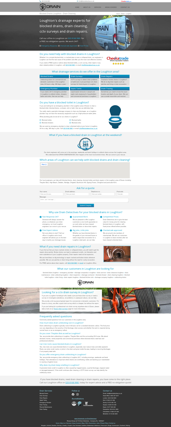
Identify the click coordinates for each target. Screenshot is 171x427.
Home (77, 7)
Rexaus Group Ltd (72, 421)
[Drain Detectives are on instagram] (77, 395)
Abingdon (43, 425)
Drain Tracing (107, 88)
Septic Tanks (76, 88)
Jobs (98, 423)
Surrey (105, 402)
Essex (123, 13)
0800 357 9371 (114, 395)
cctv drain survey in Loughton (75, 292)
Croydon (70, 425)
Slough (109, 425)
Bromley (59, 425)
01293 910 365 (112, 405)
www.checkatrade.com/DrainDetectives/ (85, 418)
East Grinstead (77, 425)
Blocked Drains (47, 76)
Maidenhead (90, 425)
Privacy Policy (104, 423)
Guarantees (92, 423)
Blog (83, 423)
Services (97, 7)
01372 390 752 (111, 402)
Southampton (115, 425)
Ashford (49, 425)
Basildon (54, 425)
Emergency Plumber (49, 88)
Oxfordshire (106, 411)
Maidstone (97, 425)
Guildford (84, 425)
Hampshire (106, 409)
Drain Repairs (106, 76)
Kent (104, 400)
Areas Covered (111, 7)
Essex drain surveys (61, 309)
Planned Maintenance (46, 407)
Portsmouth (104, 425)
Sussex (105, 405)
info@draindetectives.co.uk (86, 1)
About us (86, 7)
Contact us (125, 7)
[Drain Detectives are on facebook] (73, 395)
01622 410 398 (110, 400)
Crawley (65, 425)
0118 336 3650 (113, 414)
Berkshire (105, 414)
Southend (122, 425)
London (105, 398)
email (81, 263)
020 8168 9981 (46, 1)
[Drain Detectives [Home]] (50, 10)
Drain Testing (43, 409)
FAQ (86, 423)
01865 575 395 (114, 411)
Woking (128, 425)
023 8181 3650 (114, 409)
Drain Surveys (76, 76)
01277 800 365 (111, 407)
